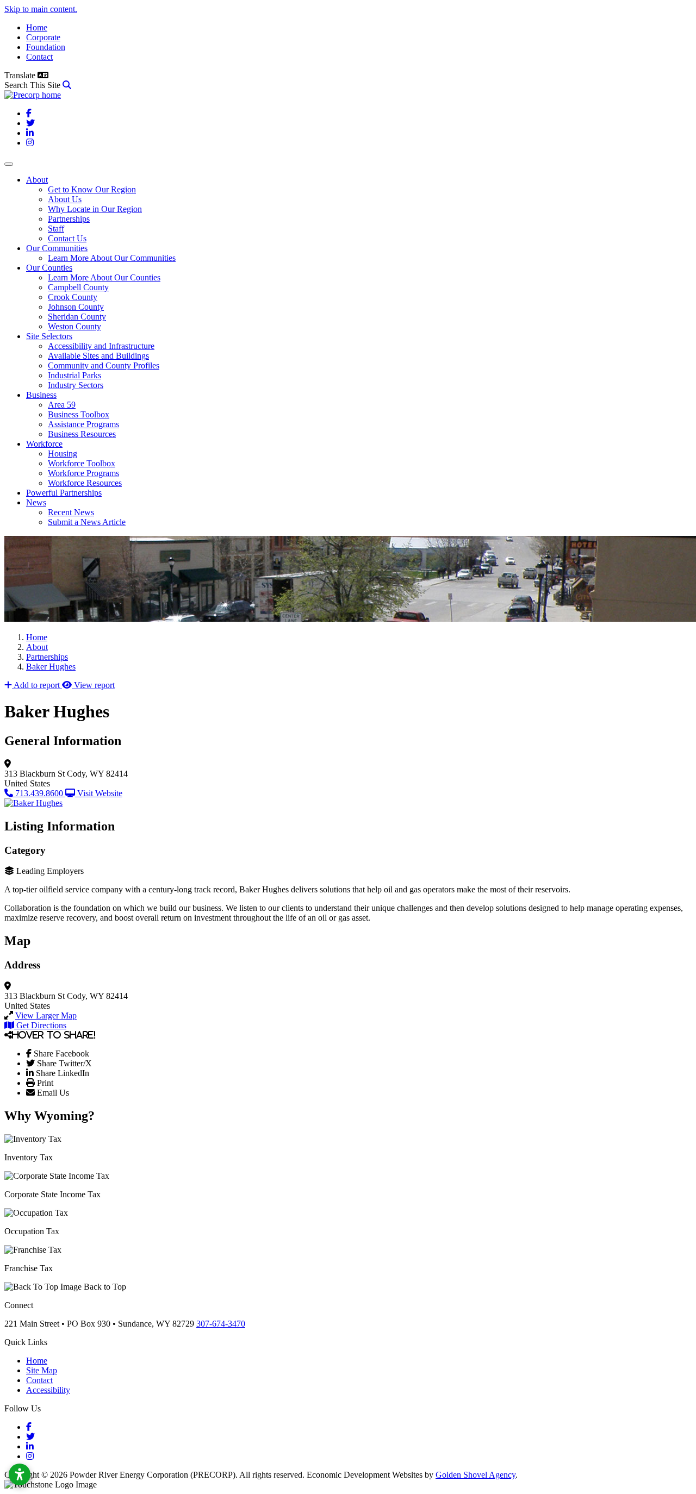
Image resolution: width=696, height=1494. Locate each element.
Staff (56, 228)
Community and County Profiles (103, 365)
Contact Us (67, 238)
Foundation (45, 47)
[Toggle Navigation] (8, 164)
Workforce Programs (83, 473)
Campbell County (78, 287)
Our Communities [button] (57, 248)
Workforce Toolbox (81, 463)
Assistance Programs (83, 424)
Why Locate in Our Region (95, 209)
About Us (65, 199)
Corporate (43, 37)
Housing (62, 453)
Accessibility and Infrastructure (101, 346)
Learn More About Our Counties (104, 277)
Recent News (71, 512)
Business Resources (82, 434)
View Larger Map (46, 1015)
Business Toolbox (78, 414)
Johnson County (76, 306)
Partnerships (69, 218)
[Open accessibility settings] (19, 1474)
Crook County (72, 297)
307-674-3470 (220, 1323)
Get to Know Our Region (92, 189)
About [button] (37, 179)
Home (36, 27)
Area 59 (62, 404)
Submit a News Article (87, 522)
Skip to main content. (40, 9)
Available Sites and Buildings (98, 355)
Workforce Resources (85, 482)
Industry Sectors (75, 385)
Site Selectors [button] (49, 336)
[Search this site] (67, 85)
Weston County (74, 326)
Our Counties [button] (49, 267)
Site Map (41, 1370)
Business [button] (41, 394)
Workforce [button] (44, 443)
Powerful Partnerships (64, 492)
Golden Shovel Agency (475, 1474)
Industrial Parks (74, 375)
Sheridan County (77, 316)
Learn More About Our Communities (112, 257)
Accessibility (48, 1390)
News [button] (36, 502)
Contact (39, 56)
